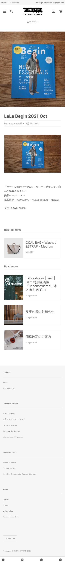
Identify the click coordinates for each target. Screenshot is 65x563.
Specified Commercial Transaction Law (19, 474)
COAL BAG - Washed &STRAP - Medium (38, 200)
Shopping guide (9, 462)
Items (5, 382)
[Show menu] (4, 11)
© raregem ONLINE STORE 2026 (17, 551)
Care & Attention (10, 425)
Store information (10, 517)
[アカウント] (53, 11)
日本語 (9, 538)
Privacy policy (9, 468)
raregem (6, 499)
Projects (6, 505)
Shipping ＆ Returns (11, 431)
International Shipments (13, 437)
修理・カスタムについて (14, 419)
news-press (18, 207)
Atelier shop (8, 511)
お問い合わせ (9, 413)
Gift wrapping (9, 388)
